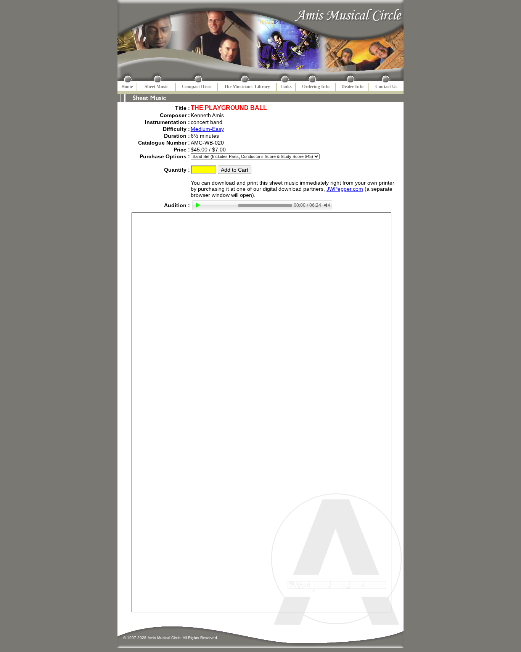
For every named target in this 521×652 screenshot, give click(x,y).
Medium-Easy (207, 129)
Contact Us (386, 86)
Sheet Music (156, 86)
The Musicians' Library (247, 86)
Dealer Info (352, 86)
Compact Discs (196, 86)
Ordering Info (316, 86)
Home (127, 86)
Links (286, 86)
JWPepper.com (344, 189)
